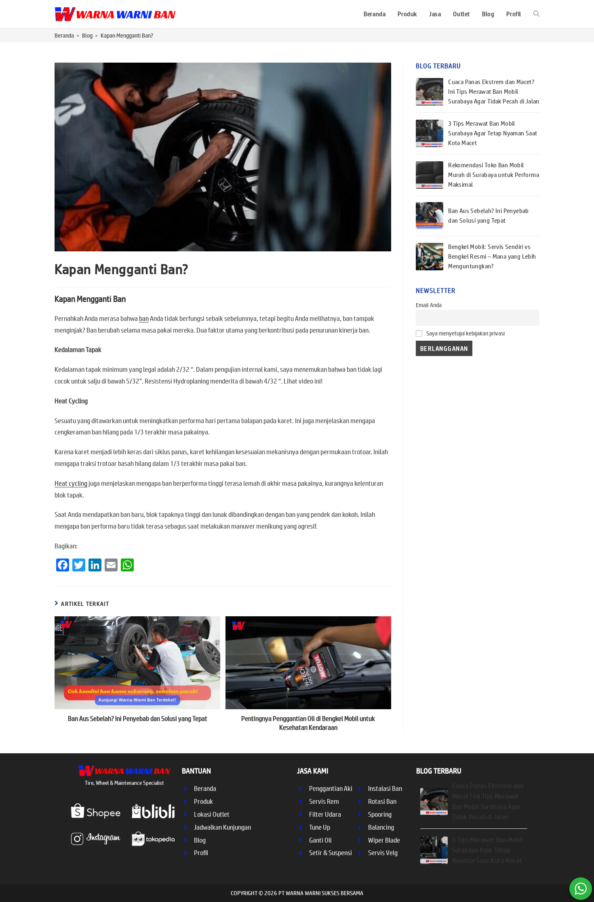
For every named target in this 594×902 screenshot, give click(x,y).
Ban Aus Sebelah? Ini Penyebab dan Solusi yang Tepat (137, 718)
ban (144, 318)
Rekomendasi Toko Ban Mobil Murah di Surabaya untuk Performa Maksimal (493, 175)
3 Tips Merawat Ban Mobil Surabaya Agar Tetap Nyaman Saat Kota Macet (492, 133)
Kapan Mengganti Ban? (127, 35)
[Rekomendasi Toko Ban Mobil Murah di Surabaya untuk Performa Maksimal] (429, 175)
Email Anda (429, 305)
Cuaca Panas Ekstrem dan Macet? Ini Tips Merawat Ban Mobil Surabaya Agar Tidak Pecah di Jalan (493, 91)
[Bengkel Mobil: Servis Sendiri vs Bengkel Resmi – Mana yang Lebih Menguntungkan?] (429, 256)
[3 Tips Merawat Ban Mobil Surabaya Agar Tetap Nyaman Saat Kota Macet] (429, 133)
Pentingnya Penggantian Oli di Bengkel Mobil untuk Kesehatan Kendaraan (308, 723)
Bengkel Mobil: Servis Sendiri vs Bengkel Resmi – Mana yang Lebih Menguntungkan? (492, 256)
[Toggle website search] (536, 14)
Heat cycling (71, 483)
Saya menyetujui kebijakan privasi (465, 333)
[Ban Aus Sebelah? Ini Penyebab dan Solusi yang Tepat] (429, 216)
